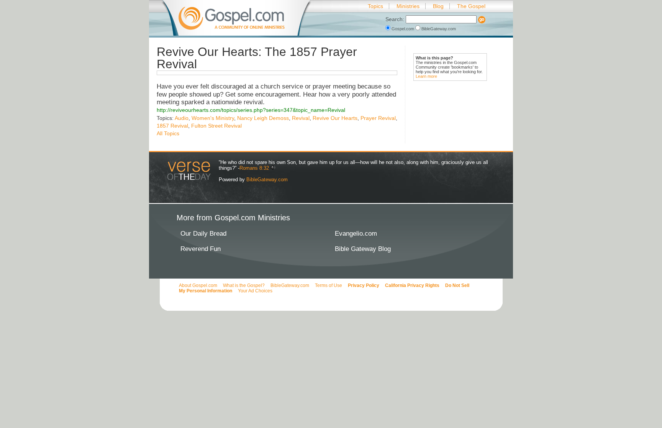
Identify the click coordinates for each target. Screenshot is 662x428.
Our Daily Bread (203, 233)
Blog (438, 6)
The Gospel (471, 6)
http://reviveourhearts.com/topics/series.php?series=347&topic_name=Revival (251, 110)
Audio (181, 118)
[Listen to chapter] (272, 168)
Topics (375, 6)
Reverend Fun (200, 249)
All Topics (168, 133)
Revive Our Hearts (335, 118)
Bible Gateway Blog (363, 249)
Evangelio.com (356, 233)
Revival (301, 118)
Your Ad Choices (255, 291)
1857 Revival (172, 126)
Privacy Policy (363, 285)
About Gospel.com (198, 285)
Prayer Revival (378, 118)
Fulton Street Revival (216, 126)
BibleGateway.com (438, 28)
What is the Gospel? (244, 285)
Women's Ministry (213, 118)
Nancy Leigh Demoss (263, 118)
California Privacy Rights (412, 285)
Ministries (408, 6)
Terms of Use (328, 285)
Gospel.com (402, 28)
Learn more (426, 76)
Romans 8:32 (254, 168)
